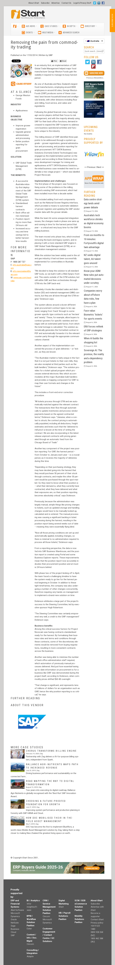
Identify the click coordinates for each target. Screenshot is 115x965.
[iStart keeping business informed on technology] (28, 15)
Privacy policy (97, 922)
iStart (61, 907)
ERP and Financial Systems (15, 903)
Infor (29, 903)
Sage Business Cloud (15, 929)
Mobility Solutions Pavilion (79, 919)
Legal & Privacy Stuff (82, 3)
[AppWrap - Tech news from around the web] (94, 179)
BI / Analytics (33, 900)
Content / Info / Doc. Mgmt (32, 937)
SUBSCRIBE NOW (112, 20)
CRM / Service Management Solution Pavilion (49, 906)
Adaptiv (30, 956)
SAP (51, 55)
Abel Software (17, 910)
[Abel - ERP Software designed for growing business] (94, 102)
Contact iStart (97, 919)
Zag (41, 754)
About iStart (33, 3)
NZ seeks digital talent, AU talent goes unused (92, 259)
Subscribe (45, 3)
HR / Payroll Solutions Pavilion (64, 916)
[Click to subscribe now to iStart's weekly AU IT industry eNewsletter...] (94, 73)
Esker (29, 928)
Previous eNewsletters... (95, 78)
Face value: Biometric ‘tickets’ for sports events (93, 314)
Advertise (55, 3)
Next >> (100, 167)
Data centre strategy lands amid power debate (93, 203)
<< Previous (89, 167)
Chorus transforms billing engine (51, 751)
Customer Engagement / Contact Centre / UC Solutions (49, 935)
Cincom (30, 944)
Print (55, 61)
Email (64, 61)
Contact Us (66, 3)
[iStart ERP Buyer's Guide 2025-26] (94, 89)
